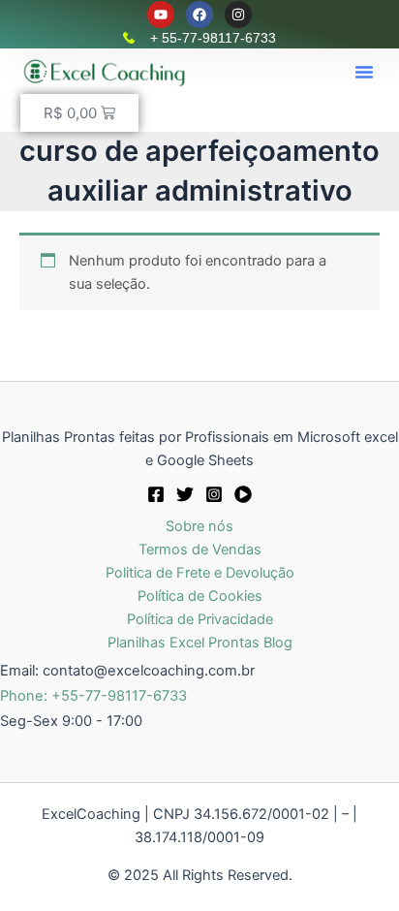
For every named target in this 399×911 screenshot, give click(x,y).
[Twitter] (185, 494)
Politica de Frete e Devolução (200, 572)
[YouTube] (243, 494)
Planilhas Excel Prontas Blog (199, 642)
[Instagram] (214, 494)
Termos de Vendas (199, 549)
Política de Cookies (200, 596)
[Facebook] (156, 494)
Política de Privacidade (200, 619)
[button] (364, 71)
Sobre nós (199, 526)
